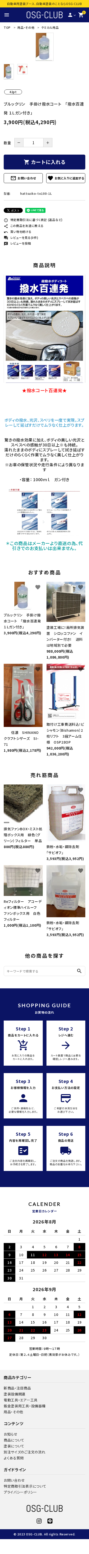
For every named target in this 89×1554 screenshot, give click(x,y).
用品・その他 (13, 1411)
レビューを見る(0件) (21, 237)
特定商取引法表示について (25, 1486)
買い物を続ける (18, 231)
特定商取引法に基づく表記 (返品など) (33, 220)
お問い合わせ (23, 178)
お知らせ (10, 1434)
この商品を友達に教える (24, 225)
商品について (14, 1440)
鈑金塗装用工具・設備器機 (24, 1405)
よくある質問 (14, 1457)
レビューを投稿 (17, 243)
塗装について (14, 1445)
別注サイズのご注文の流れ (24, 1451)
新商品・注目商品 (17, 1388)
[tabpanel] (44, 47)
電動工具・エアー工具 (21, 1399)
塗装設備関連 (14, 1393)
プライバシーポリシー (20, 1492)
